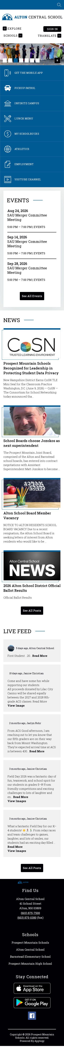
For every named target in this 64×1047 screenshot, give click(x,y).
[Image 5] (27, 60)
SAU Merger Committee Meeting (27, 217)
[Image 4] (21, 60)
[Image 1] (5, 60)
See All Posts (32, 610)
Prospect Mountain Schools (30, 942)
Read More (39, 655)
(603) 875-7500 (30, 913)
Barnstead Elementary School (30, 956)
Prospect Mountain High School (30, 963)
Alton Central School (30, 949)
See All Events (32, 296)
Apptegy (39, 1041)
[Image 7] (37, 60)
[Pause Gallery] (57, 60)
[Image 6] (32, 60)
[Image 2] (10, 60)
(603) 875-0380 (26, 917)
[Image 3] (16, 60)
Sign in (52, 29)
